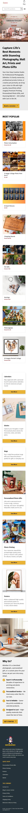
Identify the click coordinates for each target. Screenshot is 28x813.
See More (14, 392)
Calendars (5, 774)
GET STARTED (9, 721)
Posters (5, 771)
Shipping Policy (7, 799)
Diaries (4, 777)
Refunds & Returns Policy (9, 802)
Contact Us (5, 787)
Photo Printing (6, 768)
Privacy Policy (6, 793)
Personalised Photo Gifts (9, 765)
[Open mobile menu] (24, 9)
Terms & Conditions (8, 796)
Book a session (9, 106)
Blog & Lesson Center (8, 790)
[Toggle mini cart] (24, 1)
